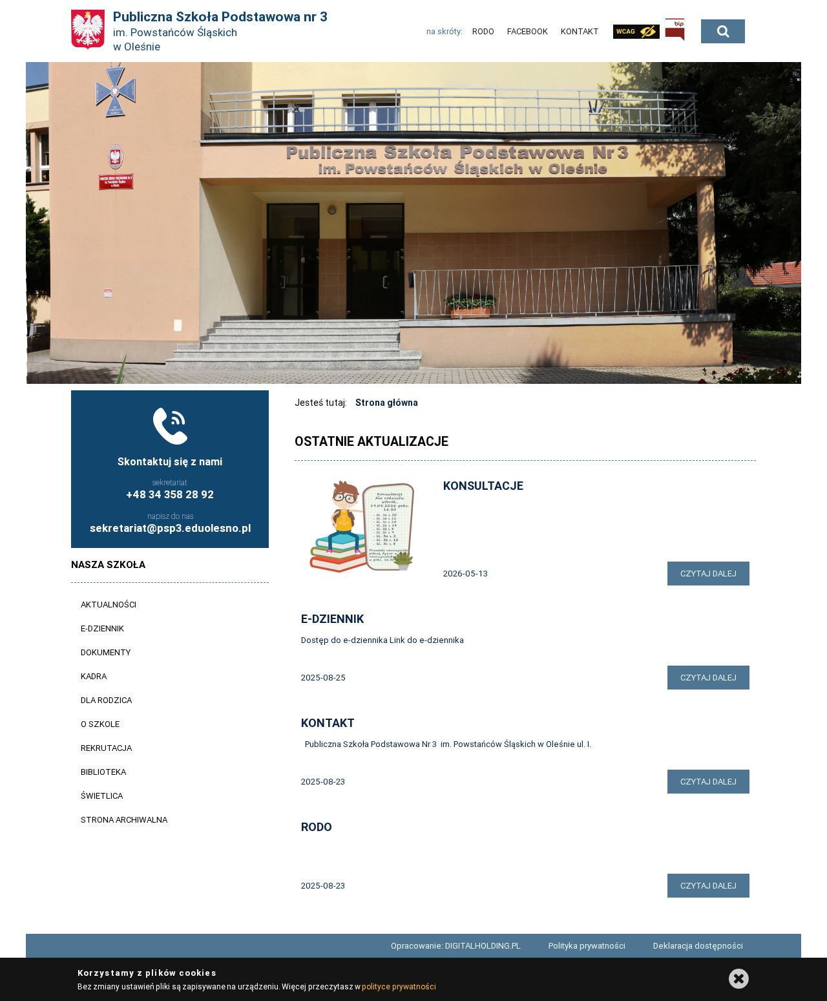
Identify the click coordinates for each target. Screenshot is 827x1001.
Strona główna (386, 402)
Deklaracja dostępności (698, 945)
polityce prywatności (398, 986)
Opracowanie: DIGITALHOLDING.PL (456, 945)
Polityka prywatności (587, 945)
